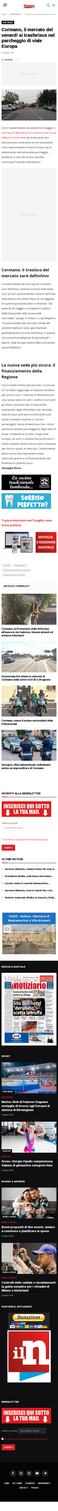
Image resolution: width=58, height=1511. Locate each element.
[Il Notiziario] (29, 5)
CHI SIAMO (17, 1483)
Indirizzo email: (10, 1430)
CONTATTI (23, 1487)
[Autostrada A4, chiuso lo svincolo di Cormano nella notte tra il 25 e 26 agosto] (29, 656)
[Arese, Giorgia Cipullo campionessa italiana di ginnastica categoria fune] (29, 1137)
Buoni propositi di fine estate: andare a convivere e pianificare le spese (28, 1229)
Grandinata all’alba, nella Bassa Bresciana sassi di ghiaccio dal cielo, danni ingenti (28, 877)
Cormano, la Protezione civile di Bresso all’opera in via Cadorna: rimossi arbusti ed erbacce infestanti (27, 632)
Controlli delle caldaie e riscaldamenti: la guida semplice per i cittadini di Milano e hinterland (29, 1286)
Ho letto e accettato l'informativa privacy (26, 1438)
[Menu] (5, 5)
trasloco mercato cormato (14, 574)
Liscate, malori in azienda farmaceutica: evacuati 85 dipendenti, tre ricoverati (26, 884)
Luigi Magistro (20, 565)
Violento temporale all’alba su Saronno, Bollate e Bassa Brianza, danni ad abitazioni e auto (30, 899)
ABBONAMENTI (44, 1483)
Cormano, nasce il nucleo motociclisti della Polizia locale (27, 722)
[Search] (53, 5)
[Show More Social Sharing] (17, 59)
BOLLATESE (7, 1151)
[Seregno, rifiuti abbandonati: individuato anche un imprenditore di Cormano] (29, 745)
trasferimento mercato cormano (16, 570)
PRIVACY (35, 1487)
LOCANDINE (30, 1483)
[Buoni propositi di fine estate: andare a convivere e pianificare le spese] (29, 1203)
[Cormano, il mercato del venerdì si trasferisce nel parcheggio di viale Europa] (29, 104)
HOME (6, 1483)
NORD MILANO (8, 22)
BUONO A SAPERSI (9, 1216)
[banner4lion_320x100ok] (26, 482)
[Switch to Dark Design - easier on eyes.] (48, 5)
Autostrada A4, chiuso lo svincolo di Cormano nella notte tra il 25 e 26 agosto (26, 678)
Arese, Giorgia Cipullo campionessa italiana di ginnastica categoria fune (27, 1163)
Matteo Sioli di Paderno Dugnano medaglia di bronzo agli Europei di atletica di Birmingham (26, 1106)
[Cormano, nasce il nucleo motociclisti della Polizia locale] (29, 701)
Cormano (7, 565)
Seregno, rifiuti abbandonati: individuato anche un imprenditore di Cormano (26, 766)
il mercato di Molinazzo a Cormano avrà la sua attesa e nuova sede (29, 132)
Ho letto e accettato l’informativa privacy (26, 839)
